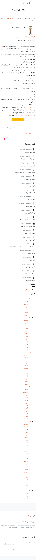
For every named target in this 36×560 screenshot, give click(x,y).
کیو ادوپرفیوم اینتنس (29, 274)
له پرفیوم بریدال (30, 206)
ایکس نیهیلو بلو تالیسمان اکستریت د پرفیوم (23, 220)
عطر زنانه (32, 107)
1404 (30, 318)
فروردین (26, 302)
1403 (29, 352)
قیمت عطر (28, 110)
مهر (27, 336)
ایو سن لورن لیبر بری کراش (28, 166)
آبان (27, 339)
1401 (30, 421)
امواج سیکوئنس (31, 186)
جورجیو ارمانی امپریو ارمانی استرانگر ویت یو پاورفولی (21, 247)
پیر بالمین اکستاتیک (17, 27)
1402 (30, 387)
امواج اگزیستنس (30, 240)
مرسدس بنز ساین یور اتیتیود (27, 226)
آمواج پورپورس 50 (30, 280)
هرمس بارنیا (31, 253)
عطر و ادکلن (28, 290)
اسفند (26, 350)
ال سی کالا (10, 18)
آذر (27, 342)
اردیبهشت (25, 304)
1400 (30, 456)
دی (27, 344)
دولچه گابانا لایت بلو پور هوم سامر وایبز (25, 172)
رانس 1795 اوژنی (30, 199)
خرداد (26, 307)
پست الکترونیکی (30, 542)
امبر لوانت (32, 260)
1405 (30, 299)
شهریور (26, 315)
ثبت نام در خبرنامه (10, 550)
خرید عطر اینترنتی (27, 115)
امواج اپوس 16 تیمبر (29, 233)
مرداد (26, 312)
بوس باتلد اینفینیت (30, 152)
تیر (27, 310)
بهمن (26, 347)
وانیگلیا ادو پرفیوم (30, 213)
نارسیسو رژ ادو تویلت (29, 267)
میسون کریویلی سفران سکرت (27, 159)
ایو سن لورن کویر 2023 (29, 179)
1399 (29, 491)
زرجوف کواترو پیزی (30, 193)
